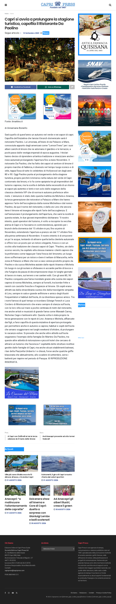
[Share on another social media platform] (72, 87)
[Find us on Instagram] (9, 593)
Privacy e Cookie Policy (103, 593)
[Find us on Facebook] (5, 593)
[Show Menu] (6, 5)
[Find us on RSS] (16, 593)
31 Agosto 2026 (13, 480)
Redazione (83, 593)
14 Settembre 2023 (31, 33)
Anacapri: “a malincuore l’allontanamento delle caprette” (16, 504)
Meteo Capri (81, 338)
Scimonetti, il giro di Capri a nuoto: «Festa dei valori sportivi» (56, 475)
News (12, 14)
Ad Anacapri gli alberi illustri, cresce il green (63, 502)
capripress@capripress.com (14, 570)
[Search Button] (110, 5)
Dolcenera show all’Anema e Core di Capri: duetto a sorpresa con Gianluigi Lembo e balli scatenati (39, 509)
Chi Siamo (74, 593)
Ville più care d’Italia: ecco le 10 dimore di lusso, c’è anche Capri (19, 475)
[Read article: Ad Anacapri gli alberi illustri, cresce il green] (64, 490)
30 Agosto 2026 (38, 523)
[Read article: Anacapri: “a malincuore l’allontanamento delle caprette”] (15, 490)
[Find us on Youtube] (13, 593)
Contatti (91, 593)
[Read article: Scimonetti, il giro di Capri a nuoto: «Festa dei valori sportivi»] (58, 463)
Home (6, 14)
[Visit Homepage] (58, 5)
